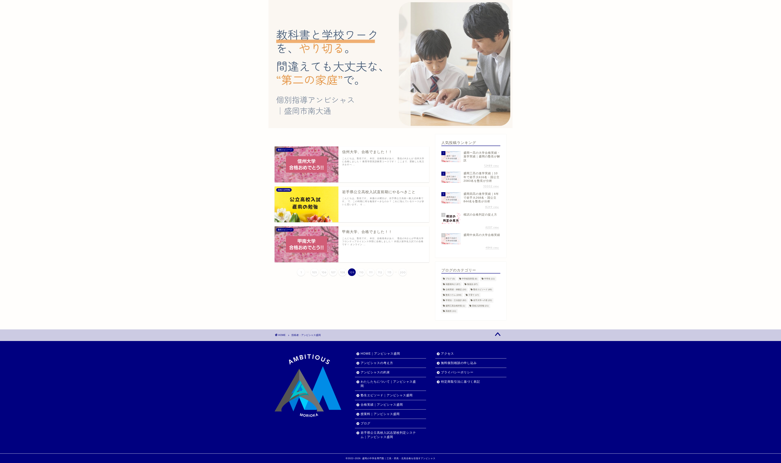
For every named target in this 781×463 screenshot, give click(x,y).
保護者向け (453, 284)
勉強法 (472, 284)
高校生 (451, 311)
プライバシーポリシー (457, 372)
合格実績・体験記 (456, 290)
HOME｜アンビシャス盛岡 (380, 353)
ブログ (450, 279)
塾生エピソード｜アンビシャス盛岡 (387, 395)
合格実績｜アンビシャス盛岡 (382, 404)
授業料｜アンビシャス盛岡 (380, 414)
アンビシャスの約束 (375, 372)
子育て (473, 295)
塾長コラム (453, 295)
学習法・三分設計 (456, 300)
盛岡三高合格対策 (455, 306)
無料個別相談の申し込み (459, 363)
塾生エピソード (482, 290)
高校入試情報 (480, 306)
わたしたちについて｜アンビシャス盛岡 (388, 384)
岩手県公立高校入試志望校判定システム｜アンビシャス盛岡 (388, 435)
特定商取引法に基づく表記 (460, 381)
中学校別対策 (469, 279)
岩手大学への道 (482, 300)
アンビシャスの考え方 (377, 363)
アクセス (447, 353)
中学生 (489, 279)
